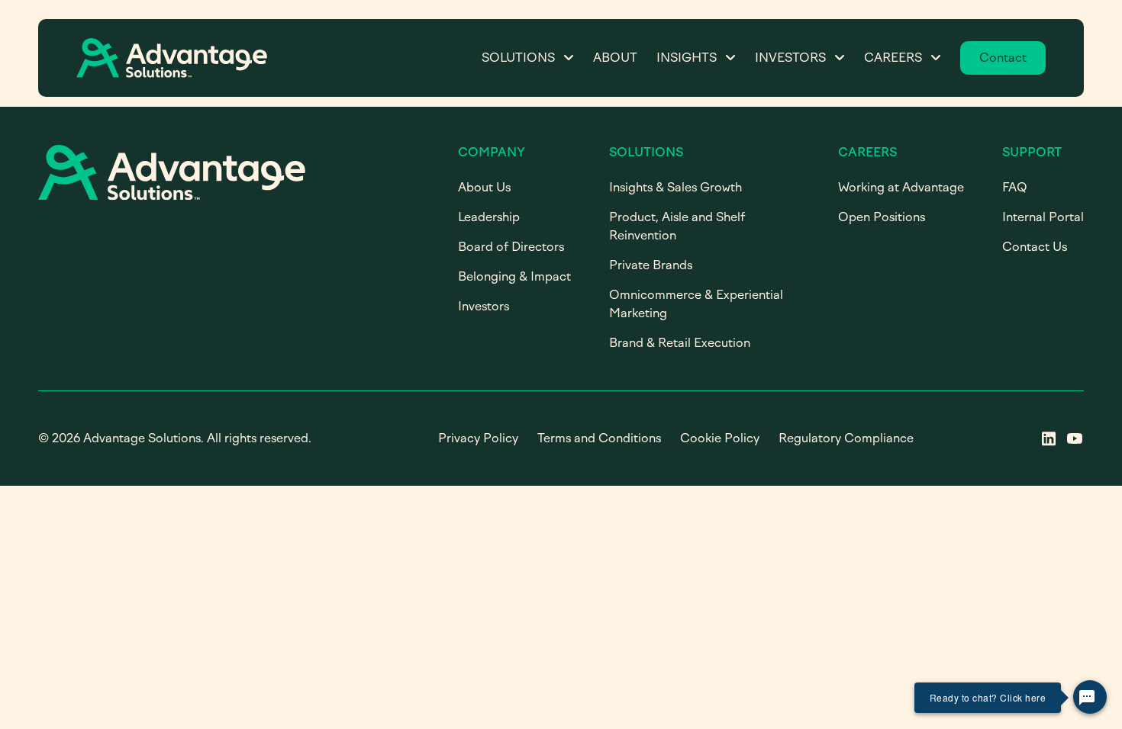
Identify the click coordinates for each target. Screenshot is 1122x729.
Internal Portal (1043, 217)
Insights (686, 57)
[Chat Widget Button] (1090, 697)
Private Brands (650, 265)
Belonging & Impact (514, 276)
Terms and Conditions (599, 438)
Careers (893, 57)
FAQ (1014, 187)
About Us (484, 187)
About (615, 57)
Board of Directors (511, 246)
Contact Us (1034, 246)
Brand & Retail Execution (679, 343)
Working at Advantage (901, 187)
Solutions (518, 57)
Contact (1003, 57)
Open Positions (881, 217)
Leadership (489, 217)
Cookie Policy (719, 438)
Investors (790, 57)
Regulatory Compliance (846, 438)
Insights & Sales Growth (675, 187)
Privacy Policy (478, 438)
